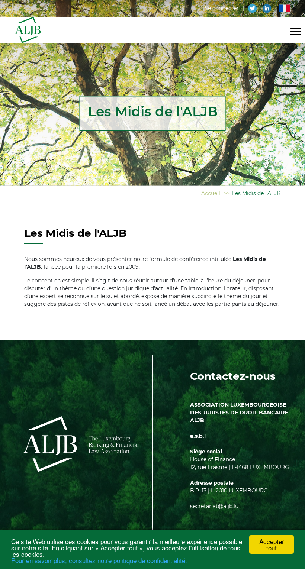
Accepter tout (271, 544)
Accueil (210, 193)
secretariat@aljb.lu (214, 506)
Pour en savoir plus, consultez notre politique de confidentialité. (99, 560)
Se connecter (222, 8)
